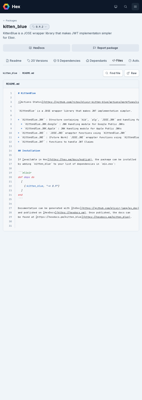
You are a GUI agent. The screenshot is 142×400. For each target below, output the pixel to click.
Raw (134, 73)
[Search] (125, 6)
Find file (115, 73)
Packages (11, 20)
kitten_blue (15, 26)
